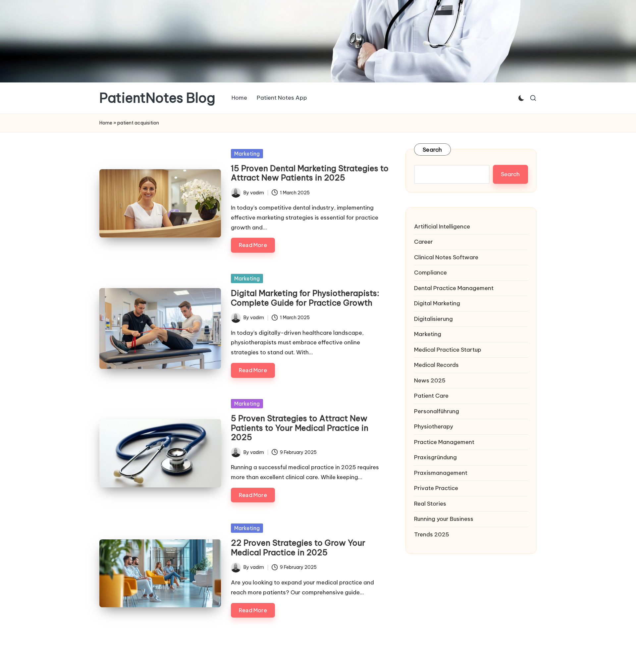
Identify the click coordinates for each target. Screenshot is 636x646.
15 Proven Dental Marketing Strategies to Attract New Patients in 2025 (310, 173)
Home (105, 123)
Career (423, 241)
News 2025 (430, 380)
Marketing (247, 153)
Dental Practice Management (454, 288)
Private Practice (436, 488)
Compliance (430, 272)
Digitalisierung (433, 319)
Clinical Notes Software (446, 257)
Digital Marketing (437, 303)
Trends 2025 (431, 534)
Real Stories (430, 503)
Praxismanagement (440, 472)
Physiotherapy (433, 426)
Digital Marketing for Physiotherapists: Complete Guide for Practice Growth (305, 298)
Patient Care (431, 395)
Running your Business (443, 518)
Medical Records (436, 365)
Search (432, 149)
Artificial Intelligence (442, 226)
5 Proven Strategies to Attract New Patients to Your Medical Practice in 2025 (299, 427)
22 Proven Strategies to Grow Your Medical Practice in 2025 (298, 547)
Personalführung (436, 411)
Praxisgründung (435, 457)
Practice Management (444, 442)
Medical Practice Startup (447, 349)
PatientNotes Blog (157, 98)
